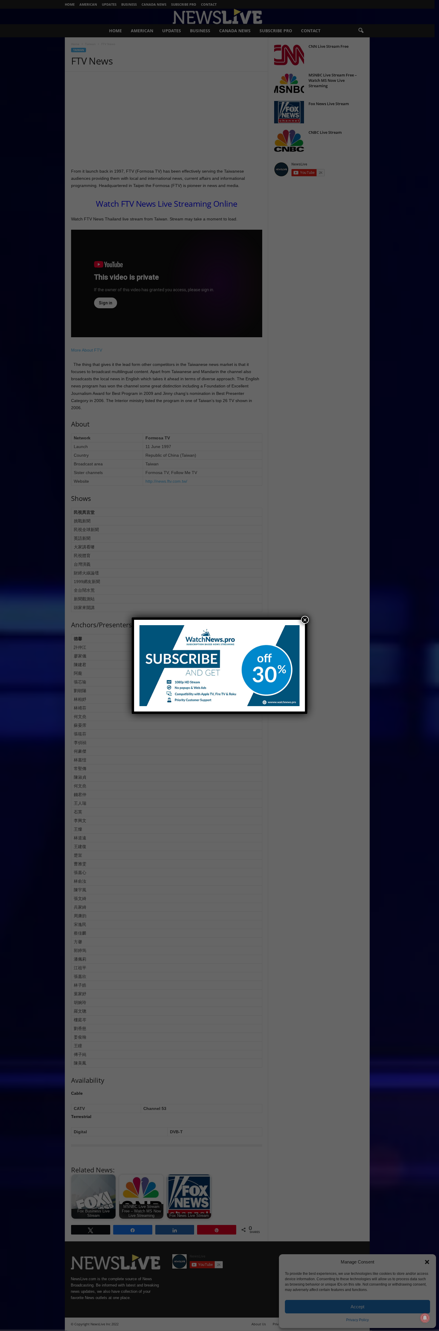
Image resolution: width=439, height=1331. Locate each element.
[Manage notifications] (425, 1318)
